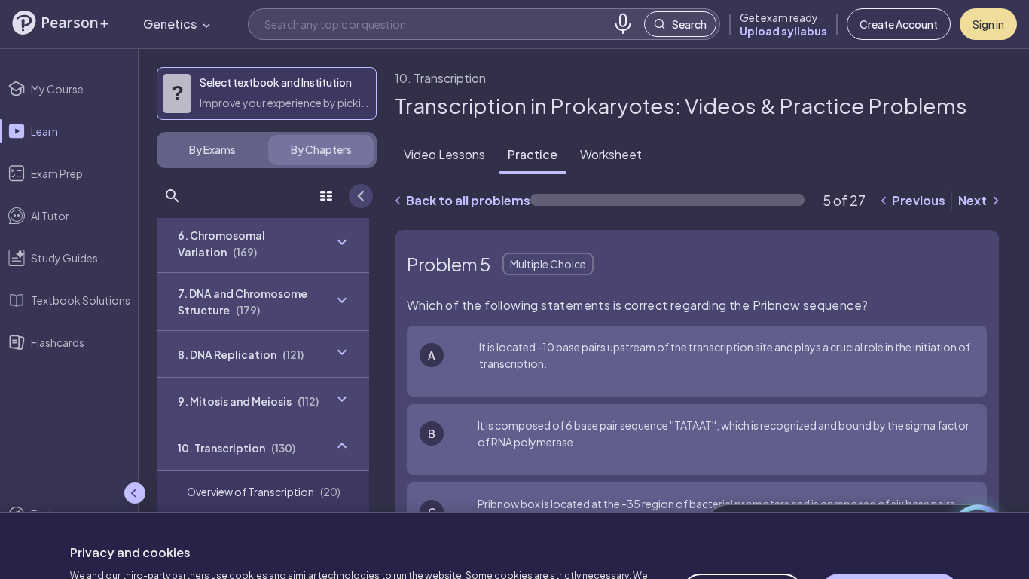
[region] (514, 508)
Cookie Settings (742, 518)
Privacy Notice (356, 541)
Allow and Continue (889, 518)
